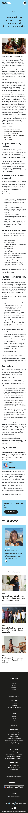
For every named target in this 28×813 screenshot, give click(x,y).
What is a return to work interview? (13, 131)
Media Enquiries (14, 687)
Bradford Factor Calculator (14, 756)
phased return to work (14, 402)
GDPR (14, 718)
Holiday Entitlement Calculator (14, 754)
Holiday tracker (14, 736)
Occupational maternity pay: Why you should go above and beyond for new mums (13, 598)
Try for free (11, 512)
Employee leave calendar (14, 738)
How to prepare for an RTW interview (14, 135)
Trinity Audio (12, 56)
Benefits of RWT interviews (11, 133)
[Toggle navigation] (24, 3)
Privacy (14, 716)
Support (14, 685)
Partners (14, 690)
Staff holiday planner (14, 734)
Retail (14, 774)
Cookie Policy (14, 721)
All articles (14, 703)
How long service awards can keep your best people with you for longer (13, 660)
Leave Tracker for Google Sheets (14, 752)
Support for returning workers (12, 130)
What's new (14, 705)
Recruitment (14, 772)
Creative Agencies (14, 765)
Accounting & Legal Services (14, 776)
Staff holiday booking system (14, 743)
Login (14, 681)
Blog (13, 11)
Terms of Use (14, 725)
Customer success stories (14, 707)
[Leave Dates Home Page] (6, 3)
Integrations (14, 692)
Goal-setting (7, 137)
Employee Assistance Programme (13, 324)
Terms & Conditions (14, 723)
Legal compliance (8, 246)
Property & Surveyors (14, 767)
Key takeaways (8, 139)
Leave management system (14, 732)
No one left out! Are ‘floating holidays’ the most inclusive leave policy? (12, 630)
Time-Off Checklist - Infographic (14, 758)
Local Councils (14, 769)
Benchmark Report (14, 696)
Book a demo (14, 694)
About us (14, 683)
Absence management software (14, 741)
